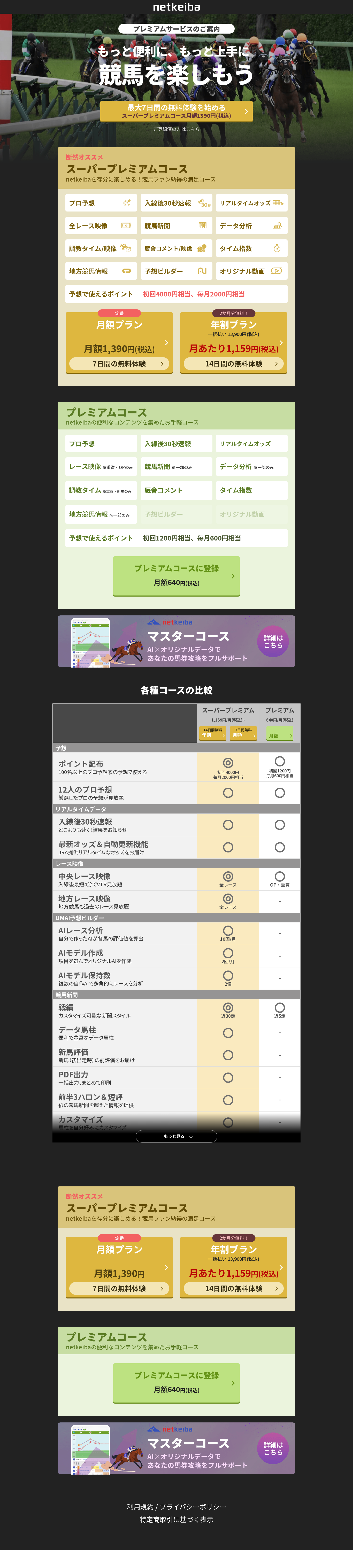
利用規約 (140, 1506)
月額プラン (119, 343)
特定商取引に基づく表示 (176, 1519)
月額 (242, 732)
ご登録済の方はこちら (176, 129)
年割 (212, 732)
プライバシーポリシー (192, 1506)
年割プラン (234, 343)
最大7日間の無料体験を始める (176, 110)
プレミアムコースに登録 (176, 574)
